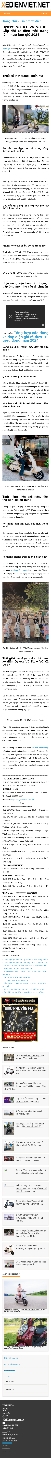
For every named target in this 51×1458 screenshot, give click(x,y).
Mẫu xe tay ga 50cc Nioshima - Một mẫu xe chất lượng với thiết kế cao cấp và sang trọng (31, 1188)
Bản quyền (6, 1413)
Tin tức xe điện (30, 21)
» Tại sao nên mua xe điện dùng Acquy (16, 977)
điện (8, 49)
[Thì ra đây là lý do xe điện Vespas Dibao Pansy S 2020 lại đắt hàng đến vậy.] (25, 1295)
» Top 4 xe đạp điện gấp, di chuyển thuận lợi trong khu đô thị (24, 965)
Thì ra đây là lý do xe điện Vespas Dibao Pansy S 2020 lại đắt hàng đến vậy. (25, 1310)
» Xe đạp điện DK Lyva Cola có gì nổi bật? (17, 968)
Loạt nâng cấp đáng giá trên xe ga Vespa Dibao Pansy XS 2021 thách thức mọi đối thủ (31, 1233)
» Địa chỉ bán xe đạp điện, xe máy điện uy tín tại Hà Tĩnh (22, 992)
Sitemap (5, 1418)
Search (44, 14)
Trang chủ (9, 21)
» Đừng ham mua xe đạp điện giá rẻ (15, 980)
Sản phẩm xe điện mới (11, 1274)
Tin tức (4, 1431)
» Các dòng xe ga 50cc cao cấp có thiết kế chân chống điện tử (25, 960)
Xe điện (5, 1415)
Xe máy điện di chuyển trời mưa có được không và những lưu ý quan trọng (24, 1347)
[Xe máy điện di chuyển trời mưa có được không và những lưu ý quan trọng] (25, 1332)
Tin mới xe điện (8, 1047)
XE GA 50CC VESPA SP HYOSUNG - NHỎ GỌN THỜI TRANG (29, 1218)
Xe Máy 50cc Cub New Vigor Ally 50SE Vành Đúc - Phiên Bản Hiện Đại (31, 1071)
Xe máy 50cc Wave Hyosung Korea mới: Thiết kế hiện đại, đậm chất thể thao (25, 1086)
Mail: (4, 1411)
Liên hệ (5, 1408)
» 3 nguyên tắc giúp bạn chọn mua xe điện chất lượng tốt (23, 989)
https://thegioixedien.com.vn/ (22, 799)
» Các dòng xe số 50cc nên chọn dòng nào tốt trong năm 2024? (25, 962)
